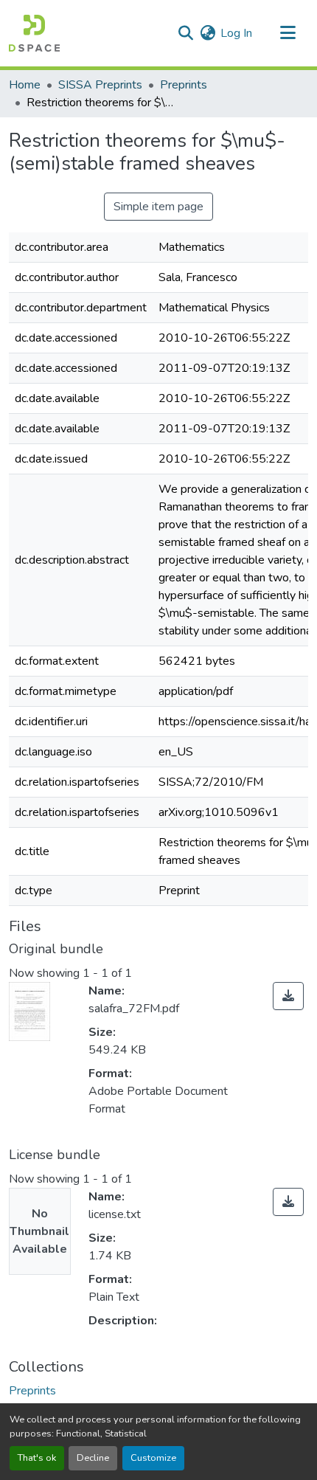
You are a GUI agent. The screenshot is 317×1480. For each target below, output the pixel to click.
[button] (34, 33)
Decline (93, 1458)
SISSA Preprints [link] (100, 85)
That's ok (37, 1458)
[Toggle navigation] (287, 33)
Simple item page (158, 206)
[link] (288, 996)
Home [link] (25, 85)
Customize (153, 1458)
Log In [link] (236, 33)
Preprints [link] (183, 85)
